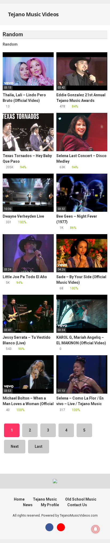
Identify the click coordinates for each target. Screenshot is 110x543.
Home (19, 499)
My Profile (50, 505)
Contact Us (77, 505)
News (28, 505)
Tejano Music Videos (33, 14)
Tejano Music (45, 499)
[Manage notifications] (95, 529)
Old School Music (80, 499)
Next (15, 446)
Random (10, 44)
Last (38, 446)
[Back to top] (100, 532)
